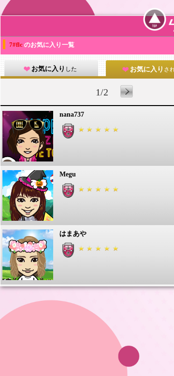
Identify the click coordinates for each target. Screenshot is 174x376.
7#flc (16, 44)
